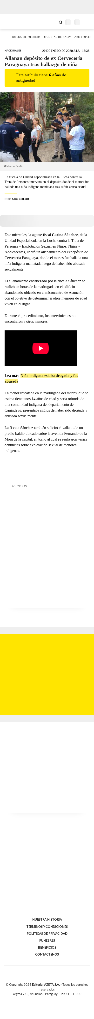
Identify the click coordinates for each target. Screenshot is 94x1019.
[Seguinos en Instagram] (55, 999)
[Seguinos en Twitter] (45, 999)
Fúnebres (47, 940)
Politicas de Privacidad (47, 933)
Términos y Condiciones (47, 926)
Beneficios (47, 947)
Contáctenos (47, 954)
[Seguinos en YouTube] (50, 999)
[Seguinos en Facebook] (40, 999)
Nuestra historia (47, 919)
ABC (13, 21)
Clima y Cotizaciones (52, 21)
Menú (87, 22)
